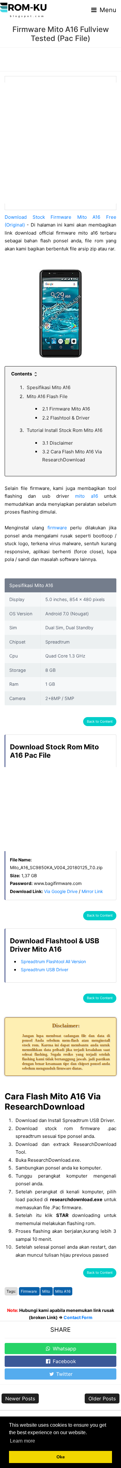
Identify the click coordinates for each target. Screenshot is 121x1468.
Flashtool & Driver (66, 418)
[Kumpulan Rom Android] (23, 10)
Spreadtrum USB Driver (44, 969)
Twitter (64, 1374)
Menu (107, 10)
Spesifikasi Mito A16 (48, 387)
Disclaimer (57, 443)
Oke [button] (60, 1456)
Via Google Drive (61, 891)
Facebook (63, 1361)
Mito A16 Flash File (47, 396)
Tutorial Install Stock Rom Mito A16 (64, 430)
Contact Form (78, 1317)
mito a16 (86, 496)
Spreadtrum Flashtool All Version (53, 961)
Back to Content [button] (100, 721)
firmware (57, 528)
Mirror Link (92, 891)
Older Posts (102, 1398)
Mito (46, 1291)
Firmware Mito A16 (66, 409)
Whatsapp (63, 1348)
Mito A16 (62, 1291)
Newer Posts (20, 1398)
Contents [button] (22, 374)
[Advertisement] (60, 143)
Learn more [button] (22, 1440)
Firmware (29, 1291)
